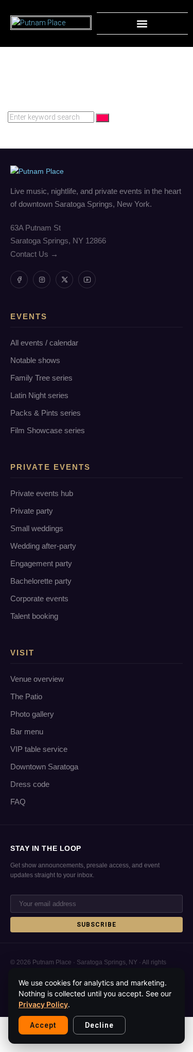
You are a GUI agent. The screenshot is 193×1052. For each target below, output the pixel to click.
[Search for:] (52, 117)
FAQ (18, 801)
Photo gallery (32, 714)
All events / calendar (44, 342)
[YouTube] (87, 279)
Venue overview (37, 679)
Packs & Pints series (45, 412)
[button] (142, 23)
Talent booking (34, 616)
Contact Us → (34, 254)
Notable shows (35, 360)
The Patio (26, 696)
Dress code (29, 784)
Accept (43, 1025)
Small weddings (36, 528)
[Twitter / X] (64, 279)
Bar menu (26, 731)
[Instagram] (41, 279)
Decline (99, 1025)
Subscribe (96, 924)
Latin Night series (39, 395)
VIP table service (38, 749)
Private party (31, 510)
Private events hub (41, 493)
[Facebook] (19, 279)
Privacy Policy (43, 1004)
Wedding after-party (43, 545)
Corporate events (39, 598)
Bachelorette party (41, 581)
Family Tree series (41, 377)
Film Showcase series (47, 430)
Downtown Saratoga (44, 766)
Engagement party (41, 563)
